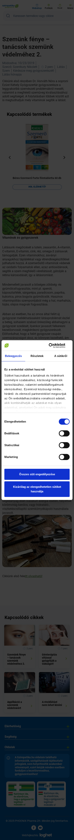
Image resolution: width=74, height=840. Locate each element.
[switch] (64, 433)
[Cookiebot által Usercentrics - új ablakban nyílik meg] (53, 345)
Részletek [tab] (37, 356)
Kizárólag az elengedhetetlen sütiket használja (37, 489)
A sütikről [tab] (60, 356)
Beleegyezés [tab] (13, 356)
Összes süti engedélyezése (37, 474)
